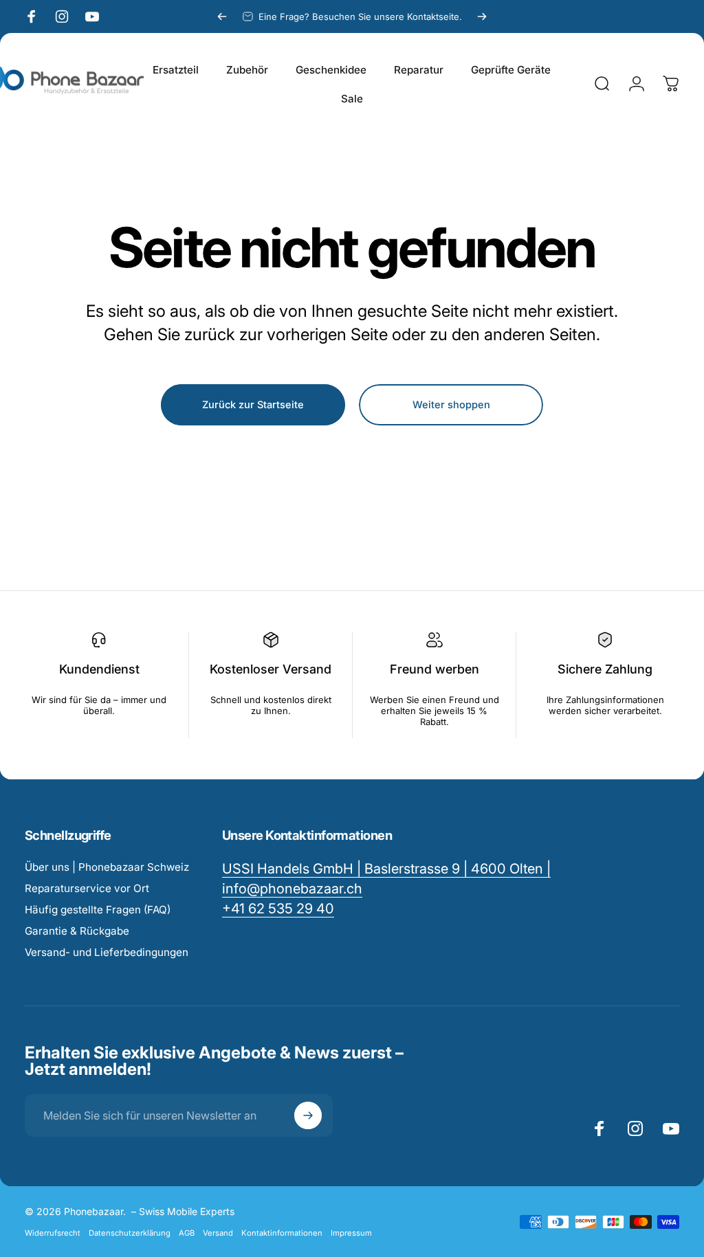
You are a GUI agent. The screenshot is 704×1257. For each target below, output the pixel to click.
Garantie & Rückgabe (77, 930)
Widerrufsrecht (52, 1233)
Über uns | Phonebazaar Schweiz (107, 867)
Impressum (351, 1233)
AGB (187, 1233)
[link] (278, 908)
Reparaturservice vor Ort (87, 888)
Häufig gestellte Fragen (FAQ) (97, 909)
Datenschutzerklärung (129, 1233)
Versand (218, 1233)
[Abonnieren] (308, 1115)
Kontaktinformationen (281, 1233)
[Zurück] (222, 16)
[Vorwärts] (482, 16)
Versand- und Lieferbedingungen (106, 952)
